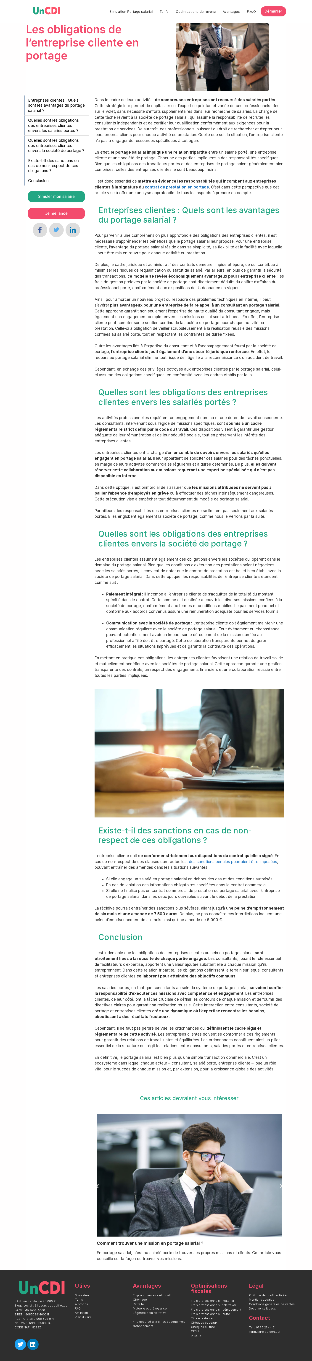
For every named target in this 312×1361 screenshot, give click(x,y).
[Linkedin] (33, 1344)
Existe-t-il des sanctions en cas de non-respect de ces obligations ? (53, 165)
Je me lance (56, 213)
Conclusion (38, 180)
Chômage (140, 1299)
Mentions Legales (261, 1299)
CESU (195, 1331)
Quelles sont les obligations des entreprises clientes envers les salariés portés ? (53, 125)
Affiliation (81, 1313)
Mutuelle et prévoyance (150, 1308)
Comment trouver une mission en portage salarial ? (150, 1243)
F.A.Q (251, 11)
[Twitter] (56, 230)
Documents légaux (262, 1308)
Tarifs (164, 11)
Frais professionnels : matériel (212, 1300)
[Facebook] (40, 230)
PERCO (196, 1336)
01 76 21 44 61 (265, 1327)
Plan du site (83, 1317)
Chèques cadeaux (204, 1322)
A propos (81, 1304)
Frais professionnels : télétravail (213, 1305)
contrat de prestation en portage (177, 187)
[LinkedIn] (73, 230)
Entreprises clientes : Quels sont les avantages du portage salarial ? (56, 105)
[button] (97, 1186)
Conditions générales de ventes (272, 1304)
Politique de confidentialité (268, 1295)
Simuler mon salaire (56, 196)
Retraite (138, 1304)
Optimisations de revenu (196, 11)
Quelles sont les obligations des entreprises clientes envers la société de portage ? (56, 145)
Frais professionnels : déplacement (216, 1309)
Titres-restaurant (203, 1318)
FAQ (78, 1308)
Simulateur (82, 1295)
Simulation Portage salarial (131, 11)
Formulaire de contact (264, 1331)
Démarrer (273, 11)
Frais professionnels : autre (210, 1314)
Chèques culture (203, 1327)
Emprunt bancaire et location (153, 1295)
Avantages (231, 11)
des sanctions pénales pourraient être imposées (233, 861)
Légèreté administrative (150, 1313)
